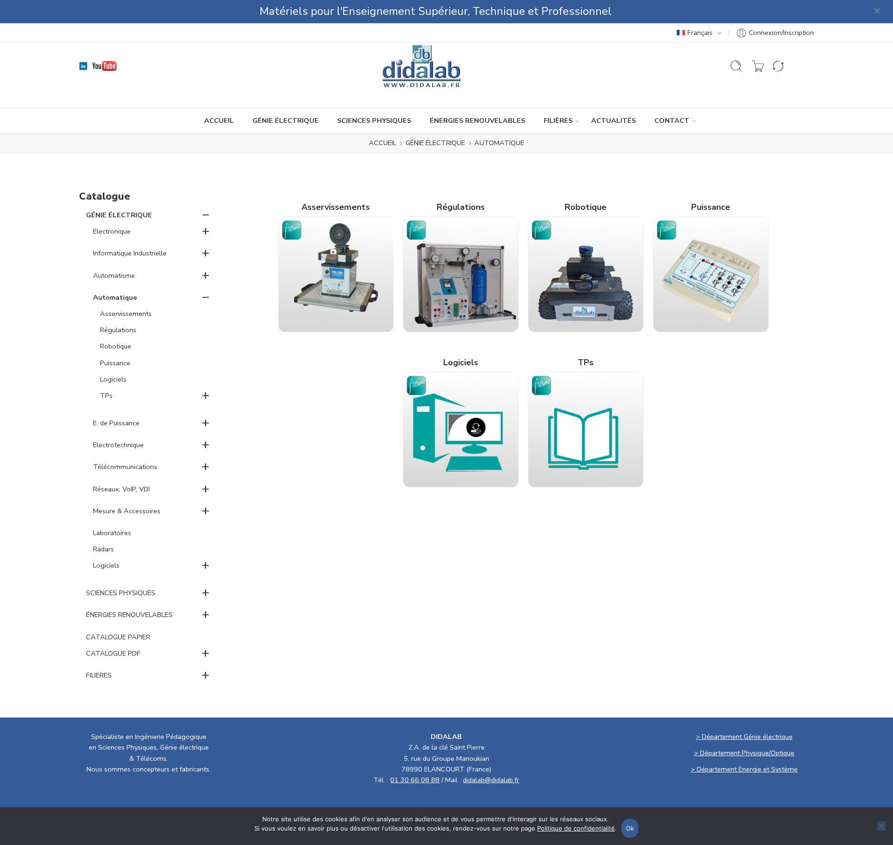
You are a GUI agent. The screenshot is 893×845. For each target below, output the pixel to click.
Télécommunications (125, 466)
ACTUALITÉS (613, 120)
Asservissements (126, 313)
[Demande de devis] (758, 66)
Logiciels (113, 379)
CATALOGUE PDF (113, 653)
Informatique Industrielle (130, 253)
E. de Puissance (116, 423)
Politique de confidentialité (576, 828)
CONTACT (671, 120)
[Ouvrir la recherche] (736, 66)
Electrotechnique (118, 444)
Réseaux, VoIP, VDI (121, 489)
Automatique (115, 297)
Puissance (115, 363)
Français (700, 32)
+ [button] (205, 230)
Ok (630, 828)
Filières (558, 120)
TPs (106, 395)
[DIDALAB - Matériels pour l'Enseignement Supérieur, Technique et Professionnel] (422, 66)
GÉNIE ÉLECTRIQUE (286, 120)
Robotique (115, 346)
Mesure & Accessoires (126, 511)
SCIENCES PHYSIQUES (374, 120)
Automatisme (114, 275)
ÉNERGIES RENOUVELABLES (477, 120)
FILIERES (99, 675)
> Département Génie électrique (744, 736)
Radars (103, 549)
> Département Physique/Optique (744, 753)
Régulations (118, 330)
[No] (881, 826)
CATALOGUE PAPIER (118, 637)
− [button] (206, 214)
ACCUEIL (219, 120)
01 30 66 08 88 (415, 780)
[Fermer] (877, 11)
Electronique (112, 231)
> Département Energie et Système (744, 769)
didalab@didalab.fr (491, 780)
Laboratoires (112, 532)
